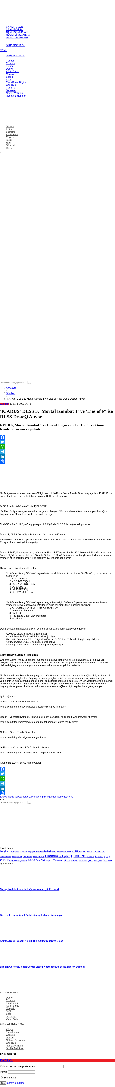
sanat (32, 860)
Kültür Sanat (12, 1006)
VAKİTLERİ (17, 37)
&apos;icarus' (7, 796)
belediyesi (50, 851)
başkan (5, 851)
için (106, 856)
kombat (64, 796)
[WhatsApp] (57, 446)
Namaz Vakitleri (14, 1045)
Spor (8, 1014)
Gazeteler (11, 1035)
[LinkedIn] (57, 456)
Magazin (10, 1008)
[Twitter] (57, 442)
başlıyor (31, 852)
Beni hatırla (9, 1077)
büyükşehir (99, 851)
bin (73, 852)
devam (26, 856)
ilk (96, 856)
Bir (77, 851)
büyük (89, 852)
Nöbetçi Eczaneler (16, 1040)
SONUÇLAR (17, 32)
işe (58, 796)
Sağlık (9, 1011)
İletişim (9, 1037)
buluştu (82, 852)
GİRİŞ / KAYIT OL (15, 45)
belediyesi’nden (64, 851)
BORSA (14, 29)
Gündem (4, 404)
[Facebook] (57, 437)
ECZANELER (19, 35)
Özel (105, 861)
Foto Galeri (12, 1003)
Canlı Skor (11, 1043)
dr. (31, 857)
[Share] (57, 461)
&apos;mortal (21, 796)
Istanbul (100, 857)
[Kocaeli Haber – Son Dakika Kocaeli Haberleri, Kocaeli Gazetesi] (22, 21)
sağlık (41, 860)
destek (19, 857)
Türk (68, 861)
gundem (52, 796)
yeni (90, 860)
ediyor (41, 856)
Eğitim (66, 856)
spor (49, 860)
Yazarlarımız (12, 1032)
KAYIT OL (6, 1060)
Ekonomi (52, 856)
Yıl (95, 861)
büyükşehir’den (5, 857)
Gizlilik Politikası (15, 1048)
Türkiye (74, 860)
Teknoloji (59, 860)
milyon (20, 861)
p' (73, 796)
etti (60, 857)
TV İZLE (14, 26)
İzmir (110, 861)
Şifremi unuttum (15, 1083)
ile (92, 856)
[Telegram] (57, 451)
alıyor (33, 796)
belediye (39, 851)
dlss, (45, 796)
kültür (4, 860)
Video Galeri (12, 1019)
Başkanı (15, 851)
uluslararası (83, 861)
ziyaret (99, 861)
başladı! (23, 851)
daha (14, 857)
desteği (39, 796)
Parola (3, 1072)
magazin (13, 860)
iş (109, 856)
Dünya (9, 997)
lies (70, 796)
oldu (25, 860)
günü (89, 857)
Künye (9, 1029)
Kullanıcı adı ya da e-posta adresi (17, 1066)
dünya (35, 856)
